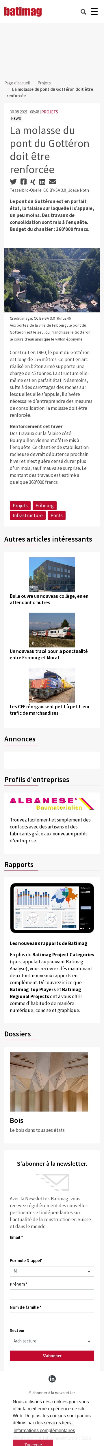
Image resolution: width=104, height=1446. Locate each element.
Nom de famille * (26, 1307)
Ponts (57, 515)
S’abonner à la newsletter (52, 1393)
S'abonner (52, 1355)
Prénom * (19, 1284)
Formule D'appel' (26, 1260)
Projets (44, 83)
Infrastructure (28, 515)
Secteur (17, 1330)
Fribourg (45, 505)
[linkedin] (52, 1378)
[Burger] (94, 11)
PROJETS (49, 112)
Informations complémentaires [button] (44, 1430)
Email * (16, 1237)
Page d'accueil (17, 83)
